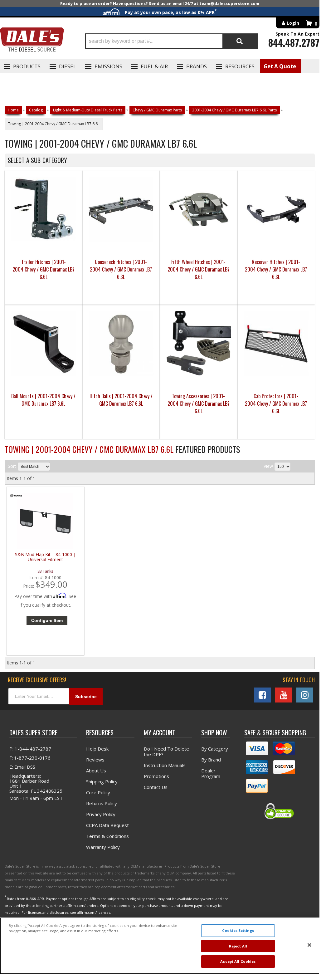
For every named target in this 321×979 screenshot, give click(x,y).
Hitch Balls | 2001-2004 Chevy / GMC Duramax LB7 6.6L (121, 399)
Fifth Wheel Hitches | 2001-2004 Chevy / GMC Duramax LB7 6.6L (199, 269)
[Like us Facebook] (262, 695)
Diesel (67, 66)
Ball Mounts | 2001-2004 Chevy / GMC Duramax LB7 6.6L (43, 399)
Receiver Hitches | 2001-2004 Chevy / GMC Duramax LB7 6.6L (276, 269)
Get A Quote (280, 66)
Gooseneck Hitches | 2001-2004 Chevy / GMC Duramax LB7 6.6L (121, 269)
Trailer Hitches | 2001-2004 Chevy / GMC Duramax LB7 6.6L (43, 269)
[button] (171, 41)
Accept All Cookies (237, 961)
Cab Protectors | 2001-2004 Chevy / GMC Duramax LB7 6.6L (276, 403)
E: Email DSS (22, 767)
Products (27, 66)
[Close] (309, 945)
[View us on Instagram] (304, 695)
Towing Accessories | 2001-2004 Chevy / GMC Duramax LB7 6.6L (199, 403)
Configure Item (47, 620)
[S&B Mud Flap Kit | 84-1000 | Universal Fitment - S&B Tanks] (16, 497)
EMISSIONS (108, 66)
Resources (240, 66)
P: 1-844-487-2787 (30, 749)
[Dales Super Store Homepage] (32, 41)
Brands (196, 66)
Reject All (238, 946)
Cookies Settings (238, 930)
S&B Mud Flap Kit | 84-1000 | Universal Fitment (45, 557)
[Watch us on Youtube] (283, 695)
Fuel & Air (154, 66)
